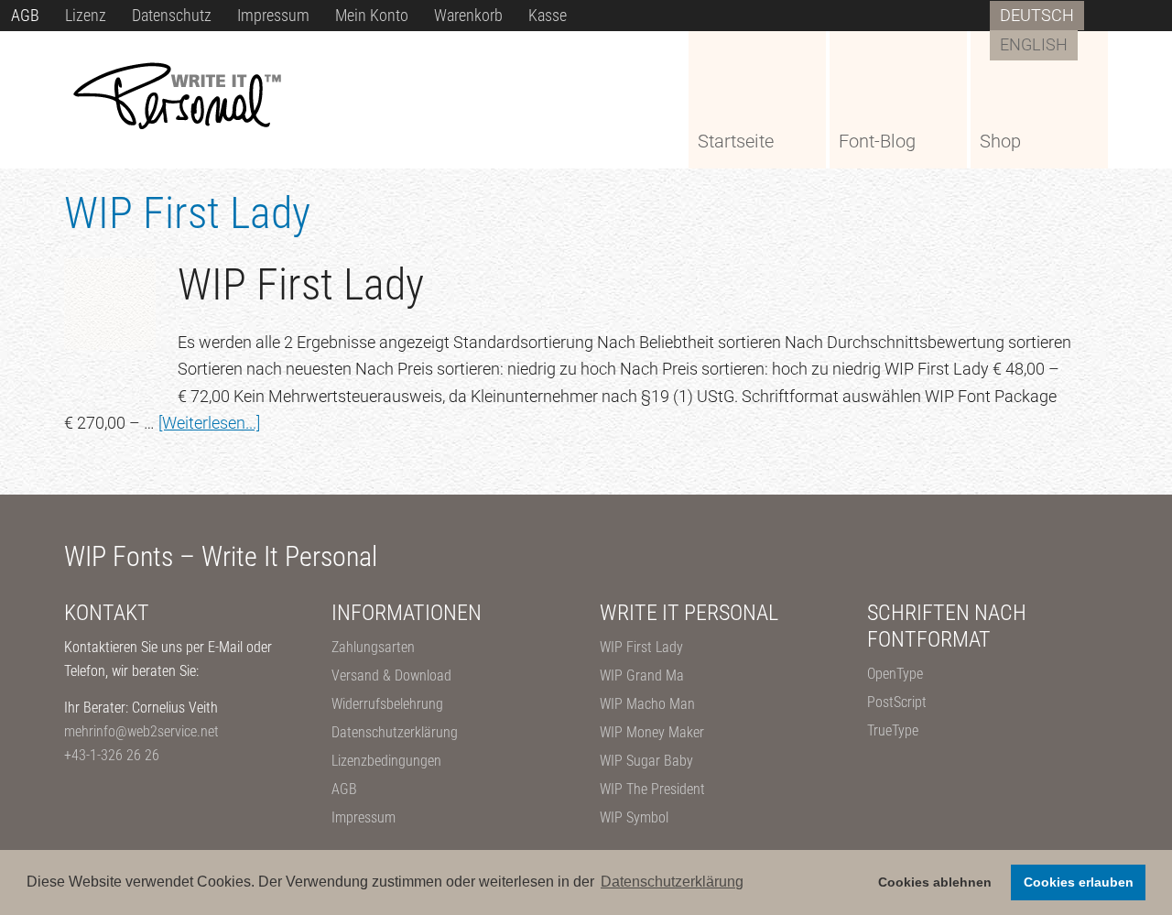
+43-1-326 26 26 (111, 755)
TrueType (892, 730)
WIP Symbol (634, 817)
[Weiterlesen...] (209, 422)
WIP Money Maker (652, 732)
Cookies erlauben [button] (1079, 882)
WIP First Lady (641, 647)
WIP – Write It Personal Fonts (201, 98)
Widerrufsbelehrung (387, 704)
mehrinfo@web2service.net (141, 731)
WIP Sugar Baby (646, 760)
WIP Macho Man (647, 704)
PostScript (897, 702)
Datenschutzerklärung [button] (672, 881)
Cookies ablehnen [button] (935, 882)
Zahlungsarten (373, 647)
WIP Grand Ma (642, 675)
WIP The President (652, 789)
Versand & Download (391, 675)
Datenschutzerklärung (394, 732)
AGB (344, 789)
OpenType (895, 673)
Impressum (363, 817)
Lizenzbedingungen (386, 760)
